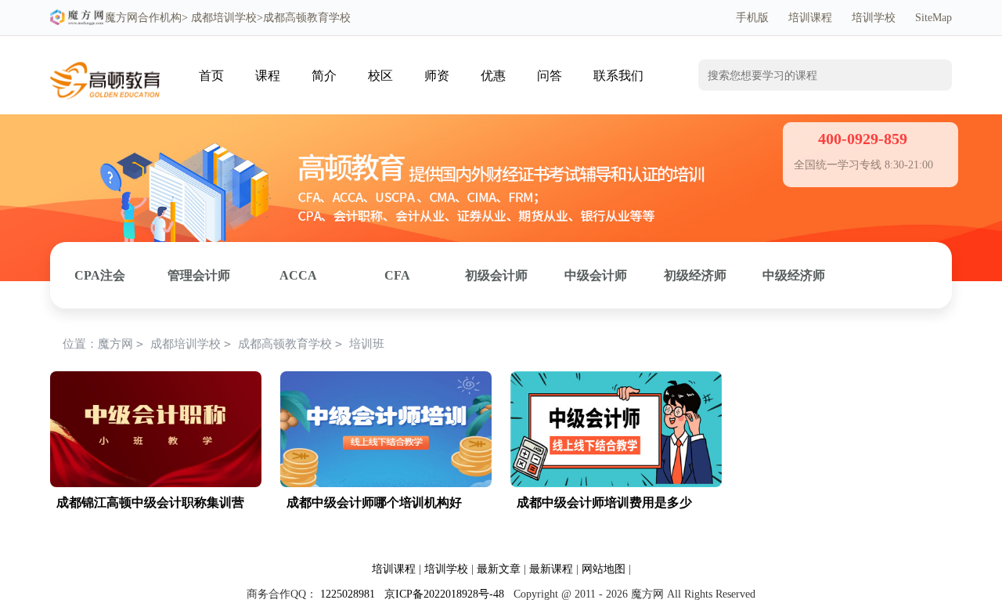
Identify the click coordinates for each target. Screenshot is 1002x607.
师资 (436, 75)
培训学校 (874, 17)
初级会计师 (496, 275)
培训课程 (810, 17)
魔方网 (121, 17)
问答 (549, 75)
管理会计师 (199, 275)
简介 (324, 75)
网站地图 (603, 569)
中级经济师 (793, 275)
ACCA (298, 275)
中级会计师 (595, 275)
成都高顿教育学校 (285, 344)
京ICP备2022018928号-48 (444, 594)
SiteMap (933, 17)
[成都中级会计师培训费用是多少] (616, 379)
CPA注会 (99, 275)
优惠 (493, 75)
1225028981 (347, 594)
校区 (380, 75)
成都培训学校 (224, 17)
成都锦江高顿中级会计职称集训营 (150, 502)
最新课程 (551, 569)
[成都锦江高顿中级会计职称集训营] (155, 379)
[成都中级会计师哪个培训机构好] (386, 379)
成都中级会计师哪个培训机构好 (374, 502)
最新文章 (499, 569)
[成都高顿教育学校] (105, 60)
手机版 (752, 17)
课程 (267, 75)
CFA (397, 275)
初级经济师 (695, 275)
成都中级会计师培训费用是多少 (604, 502)
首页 (211, 75)
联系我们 (618, 75)
